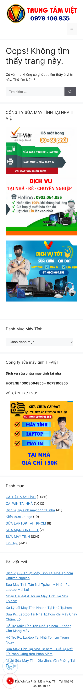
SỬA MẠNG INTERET (22, 530)
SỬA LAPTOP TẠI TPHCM (26, 523)
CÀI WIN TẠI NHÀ (19, 503)
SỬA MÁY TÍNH (18, 537)
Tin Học (12, 543)
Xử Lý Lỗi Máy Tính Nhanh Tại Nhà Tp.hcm (39, 608)
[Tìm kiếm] (70, 92)
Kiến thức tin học (19, 517)
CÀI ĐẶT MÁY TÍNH (21, 497)
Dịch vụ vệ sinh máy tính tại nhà (30, 510)
